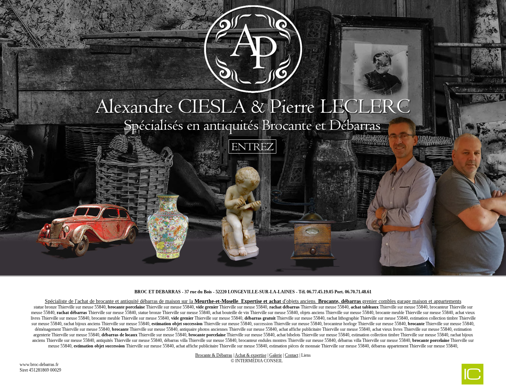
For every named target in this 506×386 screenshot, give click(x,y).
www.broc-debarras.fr (39, 364)
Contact (291, 355)
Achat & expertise (250, 355)
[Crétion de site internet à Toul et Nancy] (433, 375)
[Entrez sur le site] (253, 141)
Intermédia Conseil (259, 360)
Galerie (275, 355)
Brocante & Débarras (213, 355)
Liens (306, 355)
